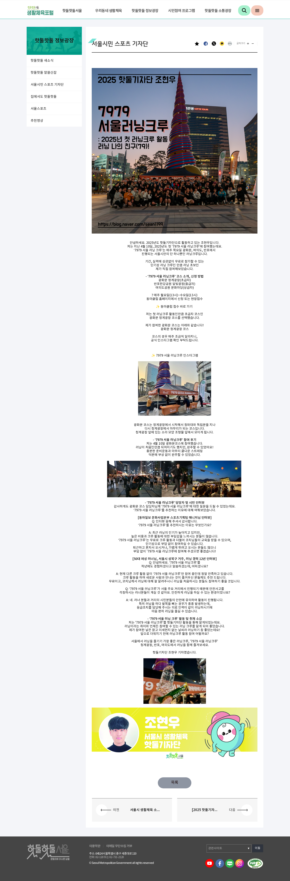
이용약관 (94, 846)
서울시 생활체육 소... (145, 810)
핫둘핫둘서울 (72, 11)
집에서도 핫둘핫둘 (44, 97)
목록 (174, 782)
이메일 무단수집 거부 (119, 846)
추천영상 (37, 121)
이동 (257, 848)
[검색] (244, 10)
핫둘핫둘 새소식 (42, 61)
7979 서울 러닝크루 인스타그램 (177, 355)
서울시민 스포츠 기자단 (47, 85)
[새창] (255, 863)
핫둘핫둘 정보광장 (145, 11)
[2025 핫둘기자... (204, 810)
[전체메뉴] (257, 10)
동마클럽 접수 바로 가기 (177, 306)
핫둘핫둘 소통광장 (218, 11)
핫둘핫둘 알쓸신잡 (44, 73)
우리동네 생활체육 (108, 11)
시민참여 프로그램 (181, 11)
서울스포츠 (38, 109)
